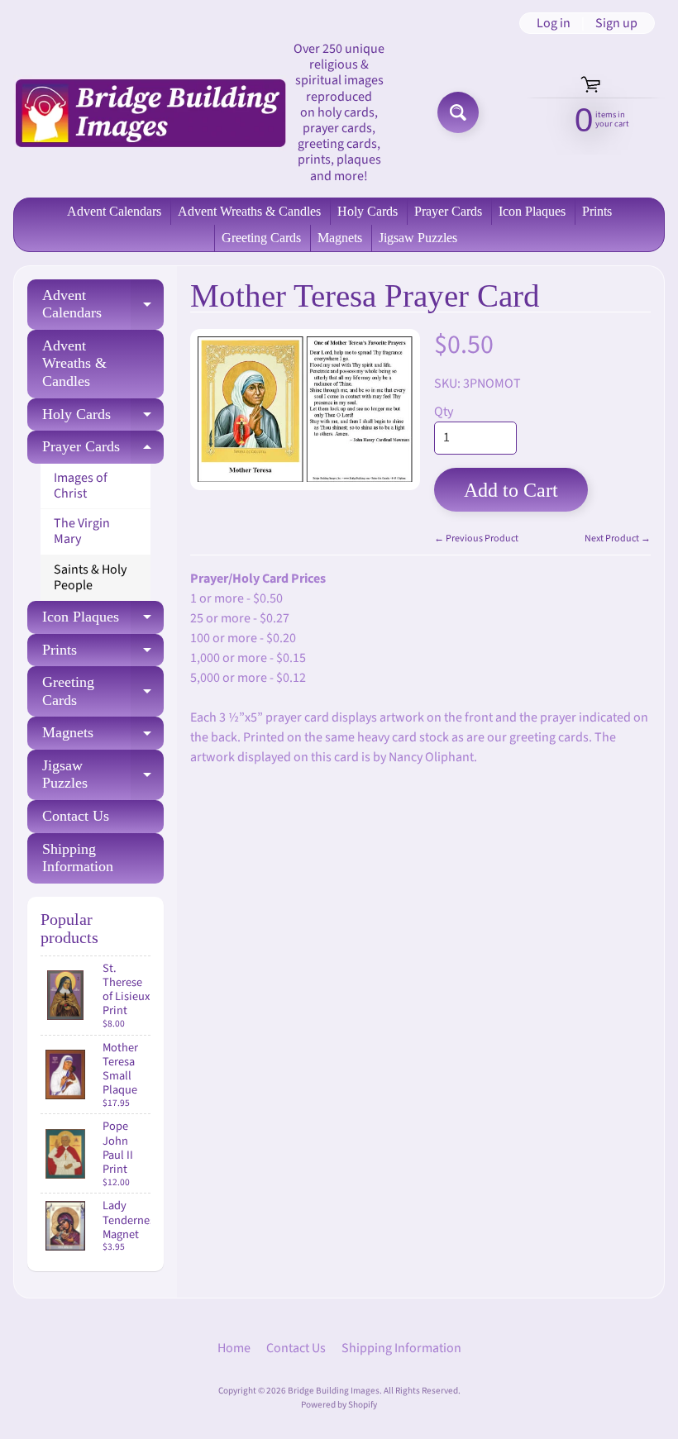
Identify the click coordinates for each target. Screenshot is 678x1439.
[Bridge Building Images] (149, 112)
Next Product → (618, 538)
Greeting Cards (261, 238)
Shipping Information (77, 858)
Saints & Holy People (90, 577)
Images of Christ (80, 486)
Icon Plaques (532, 211)
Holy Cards (367, 211)
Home (234, 1348)
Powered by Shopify (339, 1404)
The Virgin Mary (82, 531)
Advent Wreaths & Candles (249, 211)
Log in (554, 23)
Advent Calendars (114, 211)
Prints (597, 211)
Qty (443, 412)
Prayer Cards (448, 211)
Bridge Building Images (334, 1390)
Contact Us (75, 816)
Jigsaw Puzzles (418, 238)
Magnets (340, 238)
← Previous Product (476, 538)
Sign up (616, 23)
